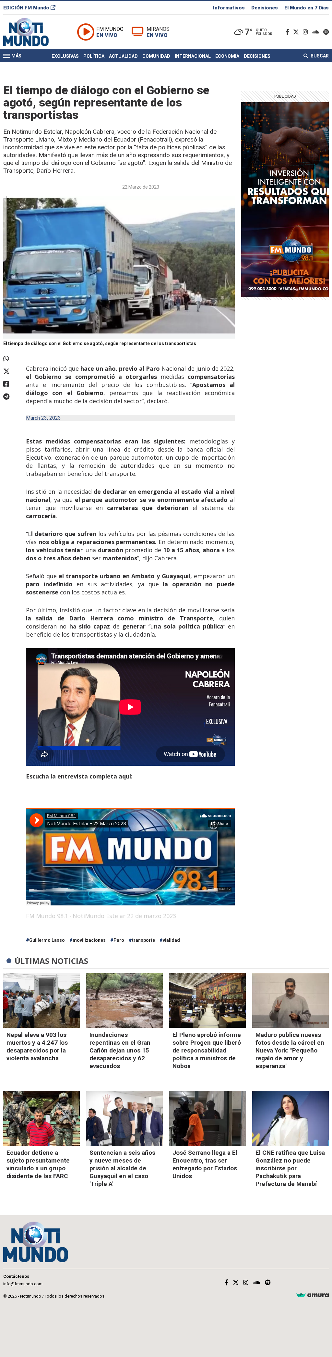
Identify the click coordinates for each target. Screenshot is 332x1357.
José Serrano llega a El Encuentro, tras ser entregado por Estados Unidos (204, 1164)
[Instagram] (307, 32)
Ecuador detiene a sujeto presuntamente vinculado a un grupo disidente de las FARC (38, 1164)
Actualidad (123, 56)
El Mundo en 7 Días (306, 8)
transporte (143, 940)
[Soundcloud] (317, 32)
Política (93, 56)
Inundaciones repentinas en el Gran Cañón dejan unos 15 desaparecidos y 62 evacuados (119, 1050)
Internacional (193, 56)
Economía (227, 56)
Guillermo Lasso (47, 940)
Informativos (229, 8)
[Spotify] (326, 32)
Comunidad (156, 56)
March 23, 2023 (43, 418)
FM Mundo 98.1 (47, 916)
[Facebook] (289, 32)
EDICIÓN (26, 8)
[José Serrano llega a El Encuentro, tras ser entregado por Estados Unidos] (207, 1118)
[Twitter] (297, 32)
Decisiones (264, 8)
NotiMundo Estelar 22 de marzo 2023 (124, 916)
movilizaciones (89, 940)
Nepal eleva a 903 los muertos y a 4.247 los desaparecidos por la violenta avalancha (37, 1046)
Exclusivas (65, 56)
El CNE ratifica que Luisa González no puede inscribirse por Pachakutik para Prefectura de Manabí (290, 1168)
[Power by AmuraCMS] (312, 1295)
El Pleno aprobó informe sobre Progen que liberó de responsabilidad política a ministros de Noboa (206, 1050)
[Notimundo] (32, 32)
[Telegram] (11, 397)
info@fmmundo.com (22, 1283)
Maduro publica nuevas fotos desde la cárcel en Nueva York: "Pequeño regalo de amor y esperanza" (289, 1050)
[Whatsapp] (11, 359)
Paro (118, 940)
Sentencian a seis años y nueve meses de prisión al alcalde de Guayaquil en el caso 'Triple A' (122, 1168)
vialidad (171, 940)
